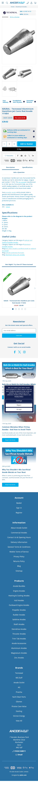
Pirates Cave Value (19, 706)
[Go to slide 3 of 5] (19, 309)
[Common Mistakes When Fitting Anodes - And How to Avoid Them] (19, 413)
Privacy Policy (19, 556)
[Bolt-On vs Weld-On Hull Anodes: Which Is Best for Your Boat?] (19, 370)
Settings (19, 401)
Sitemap (19, 571)
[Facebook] (17, 155)
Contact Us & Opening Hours (19, 537)
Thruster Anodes (19, 634)
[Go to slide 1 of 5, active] (13, 309)
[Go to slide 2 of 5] (16, 309)
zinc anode (21, 182)
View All (19, 721)
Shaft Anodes (19, 624)
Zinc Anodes (19, 657)
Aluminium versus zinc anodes (15, 255)
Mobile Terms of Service (19, 551)
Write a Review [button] (14, 17)
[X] (29, 155)
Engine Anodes (19, 591)
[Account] (31, 2)
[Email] (21, 155)
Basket (19, 503)
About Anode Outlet (19, 528)
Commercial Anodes (19, 532)
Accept (19, 409)
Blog (19, 566)
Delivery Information (19, 542)
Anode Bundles (19, 586)
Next (35, 288)
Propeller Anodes (19, 610)
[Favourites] (19, 293)
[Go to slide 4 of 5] (22, 309)
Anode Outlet (19, 682)
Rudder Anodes (19, 615)
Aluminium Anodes (19, 648)
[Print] (25, 155)
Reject (19, 405)
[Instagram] (24, 352)
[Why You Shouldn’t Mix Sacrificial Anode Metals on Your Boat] (19, 456)
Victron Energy (19, 716)
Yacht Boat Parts (19, 697)
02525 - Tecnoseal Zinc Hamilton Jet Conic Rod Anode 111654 (19, 302)
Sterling (19, 711)
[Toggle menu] (2, 2)
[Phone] (27, 2)
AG (19, 687)
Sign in (19, 508)
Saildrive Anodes (19, 619)
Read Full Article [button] (10, 440)
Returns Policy (19, 561)
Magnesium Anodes (19, 653)
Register (19, 512)
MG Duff (19, 678)
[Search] (7, 2)
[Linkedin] (33, 155)
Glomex (19, 701)
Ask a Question (18, 172)
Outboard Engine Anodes (19, 605)
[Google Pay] (19, 149)
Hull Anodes (19, 600)
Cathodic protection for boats (14, 253)
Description (10, 167)
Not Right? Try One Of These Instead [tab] (19, 264)
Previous (3, 288)
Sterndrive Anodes (19, 629)
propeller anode (11, 192)
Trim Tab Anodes (19, 638)
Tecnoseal (19, 673)
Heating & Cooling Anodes (19, 595)
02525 (8, 207)
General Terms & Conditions (19, 547)
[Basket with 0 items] (35, 2)
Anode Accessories (19, 643)
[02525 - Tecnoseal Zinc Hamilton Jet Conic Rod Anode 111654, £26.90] (19, 286)
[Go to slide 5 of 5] (25, 309)
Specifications (27, 167)
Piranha (19, 692)
